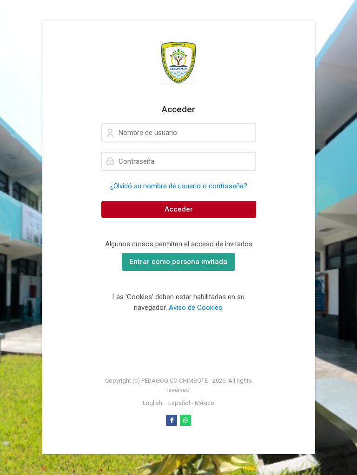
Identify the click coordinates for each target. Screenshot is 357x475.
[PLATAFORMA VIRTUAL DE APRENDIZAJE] (178, 62)
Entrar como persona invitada (178, 261)
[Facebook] (171, 420)
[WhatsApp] (185, 420)
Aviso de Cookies (195, 307)
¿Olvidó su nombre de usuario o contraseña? (178, 186)
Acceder (179, 209)
